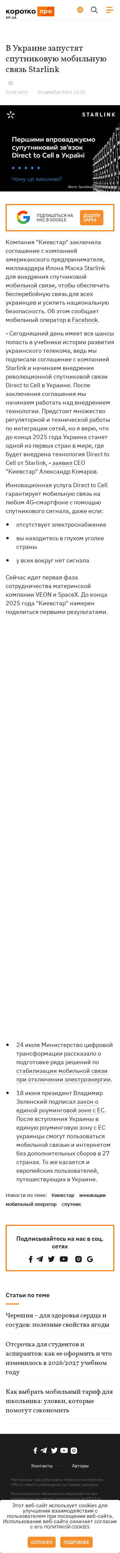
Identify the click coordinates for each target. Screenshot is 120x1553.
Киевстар (63, 1195)
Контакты (42, 1466)
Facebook (85, 320)
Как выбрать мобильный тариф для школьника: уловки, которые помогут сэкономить (59, 1401)
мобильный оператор (31, 1204)
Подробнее (76, 1542)
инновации (92, 1195)
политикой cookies (67, 1527)
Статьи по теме (28, 1295)
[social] (30, 1259)
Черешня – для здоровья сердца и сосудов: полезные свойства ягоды (57, 1320)
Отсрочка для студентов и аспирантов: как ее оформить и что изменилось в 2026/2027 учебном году (59, 1358)
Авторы (80, 1466)
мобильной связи (30, 285)
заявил (62, 463)
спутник (71, 1204)
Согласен (41, 1542)
